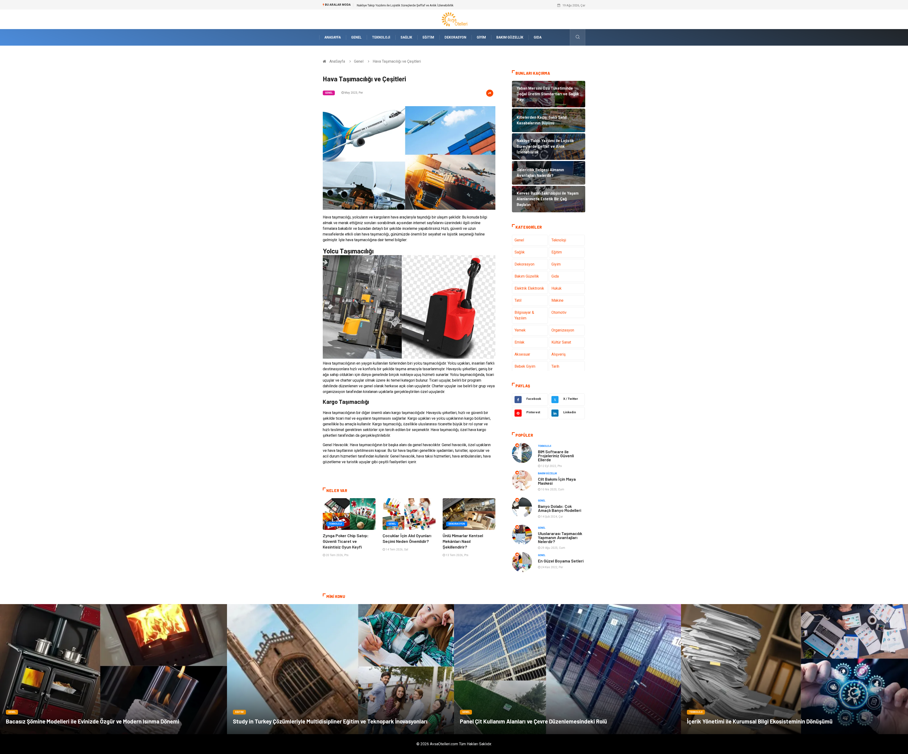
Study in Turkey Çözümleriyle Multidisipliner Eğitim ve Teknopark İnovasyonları (330, 721)
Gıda (537, 37)
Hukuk (556, 288)
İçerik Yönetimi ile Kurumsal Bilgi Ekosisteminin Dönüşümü (760, 721)
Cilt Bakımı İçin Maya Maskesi (557, 481)
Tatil (518, 300)
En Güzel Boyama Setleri (561, 560)
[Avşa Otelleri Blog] (454, 19)
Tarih (555, 366)
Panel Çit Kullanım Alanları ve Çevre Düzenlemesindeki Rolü (533, 721)
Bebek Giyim (525, 366)
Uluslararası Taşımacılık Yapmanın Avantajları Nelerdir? (560, 537)
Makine (557, 300)
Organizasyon (562, 330)
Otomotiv (559, 312)
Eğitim (428, 37)
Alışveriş (558, 354)
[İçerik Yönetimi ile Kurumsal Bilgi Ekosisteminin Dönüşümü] (794, 669)
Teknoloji (381, 37)
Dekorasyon (455, 37)
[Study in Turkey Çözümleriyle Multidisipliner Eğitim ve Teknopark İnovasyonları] (340, 669)
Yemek (520, 330)
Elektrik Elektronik (529, 288)
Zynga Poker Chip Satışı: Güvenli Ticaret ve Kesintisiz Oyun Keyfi (346, 541)
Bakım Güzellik (509, 37)
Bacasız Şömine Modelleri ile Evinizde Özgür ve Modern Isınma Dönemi (92, 721)
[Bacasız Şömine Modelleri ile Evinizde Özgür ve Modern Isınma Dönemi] (113, 669)
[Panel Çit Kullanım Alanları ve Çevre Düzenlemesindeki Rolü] (567, 669)
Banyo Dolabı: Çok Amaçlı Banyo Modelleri (559, 508)
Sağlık (406, 37)
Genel (356, 37)
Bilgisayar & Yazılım (524, 315)
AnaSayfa (332, 37)
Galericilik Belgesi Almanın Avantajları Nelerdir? (389, 5)
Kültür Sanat (561, 342)
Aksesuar (522, 354)
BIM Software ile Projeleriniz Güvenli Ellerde (556, 455)
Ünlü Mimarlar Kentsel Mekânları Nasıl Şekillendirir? (463, 541)
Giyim (481, 37)
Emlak (519, 342)
